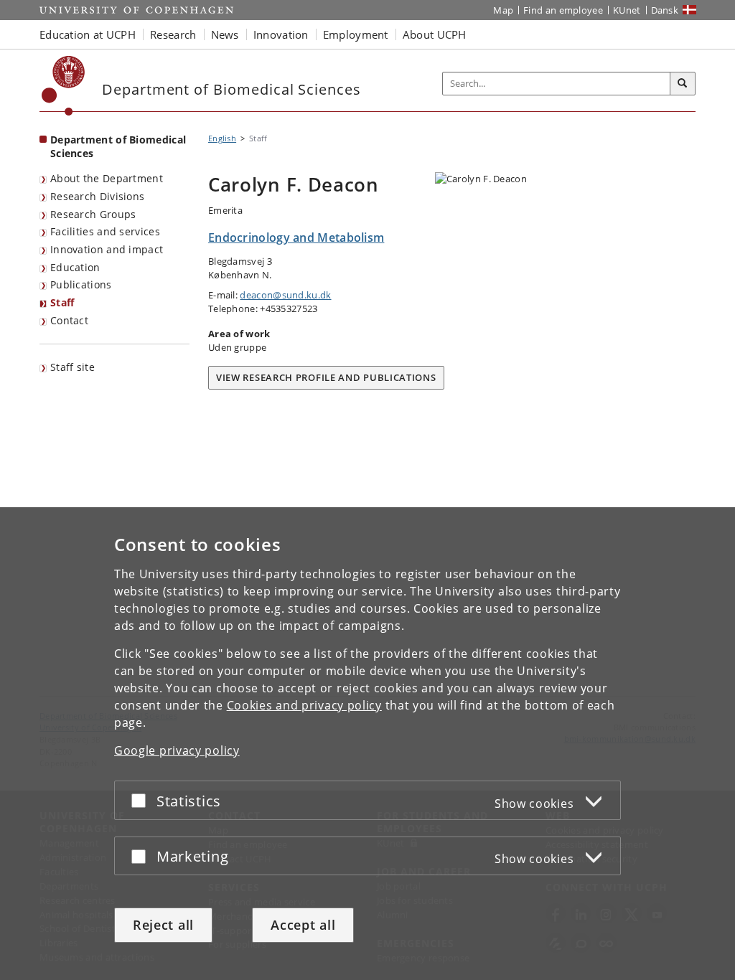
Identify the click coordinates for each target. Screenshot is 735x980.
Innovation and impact (106, 249)
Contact (69, 320)
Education (75, 267)
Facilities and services (105, 231)
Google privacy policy (177, 750)
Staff (62, 302)
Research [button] (173, 34)
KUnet (627, 10)
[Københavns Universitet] (63, 86)
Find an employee (563, 10)
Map (503, 10)
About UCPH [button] (435, 34)
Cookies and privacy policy (304, 705)
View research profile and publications (326, 377)
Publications (81, 284)
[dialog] (367, 743)
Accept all (303, 924)
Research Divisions (97, 196)
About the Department (106, 178)
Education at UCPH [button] (87, 34)
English (222, 138)
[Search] (683, 84)
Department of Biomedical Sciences (118, 146)
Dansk (665, 10)
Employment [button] (355, 34)
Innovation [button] (281, 34)
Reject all (163, 924)
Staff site (72, 367)
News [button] (225, 34)
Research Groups (93, 214)
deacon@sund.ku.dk (285, 294)
